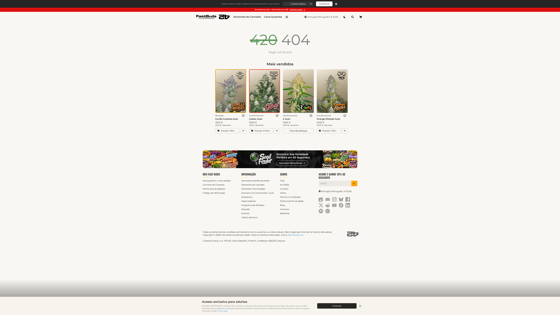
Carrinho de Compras (214, 184)
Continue (324, 3)
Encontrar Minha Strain (290, 163)
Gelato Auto (255, 119)
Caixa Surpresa (273, 16)
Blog (282, 205)
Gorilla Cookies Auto (226, 119)
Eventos (245, 213)
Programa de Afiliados (252, 205)
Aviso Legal (223, 311)
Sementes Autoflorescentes (255, 180)
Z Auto (286, 119)
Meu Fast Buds (211, 174)
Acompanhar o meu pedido (217, 180)
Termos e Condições (290, 197)
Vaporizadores (248, 201)
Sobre (283, 174)
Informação (248, 174)
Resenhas (285, 213)
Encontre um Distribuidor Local (257, 193)
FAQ (282, 180)
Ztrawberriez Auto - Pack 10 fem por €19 (279, 10)
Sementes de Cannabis (247, 16)
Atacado (245, 209)
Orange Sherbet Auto (328, 119)
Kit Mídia (284, 184)
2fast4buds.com (296, 235)
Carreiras (284, 209)
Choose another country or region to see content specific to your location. (251, 4)
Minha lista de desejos (214, 189)
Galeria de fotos (249, 217)
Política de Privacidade (291, 201)
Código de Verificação (214, 193)
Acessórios (246, 197)
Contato (284, 189)
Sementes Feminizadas (253, 189)
